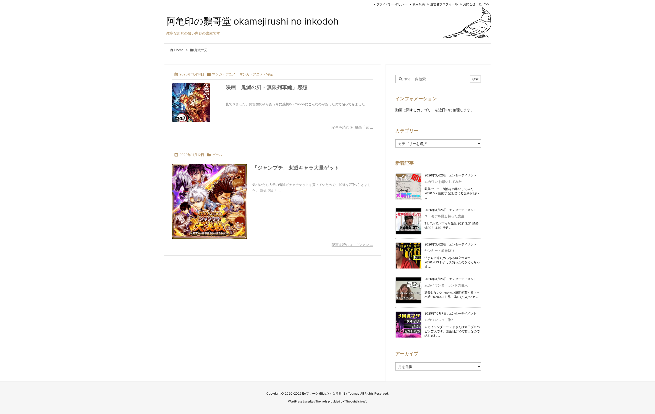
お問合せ (469, 4)
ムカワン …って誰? (438, 320)
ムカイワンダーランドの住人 (446, 285)
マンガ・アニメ (223, 74)
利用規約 (418, 4)
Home (179, 50)
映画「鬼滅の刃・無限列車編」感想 (267, 87)
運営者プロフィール (444, 4)
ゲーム (217, 155)
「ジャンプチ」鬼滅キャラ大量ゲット (295, 168)
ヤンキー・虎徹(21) (439, 251)
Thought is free (355, 401)
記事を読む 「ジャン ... (352, 244)
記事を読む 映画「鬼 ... (352, 127)
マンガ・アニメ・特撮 (256, 74)
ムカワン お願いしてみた (443, 182)
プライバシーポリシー (391, 4)
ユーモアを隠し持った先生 (444, 216)
